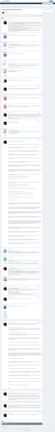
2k (5, 66)
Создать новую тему (39, 15)
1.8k (5, 310)
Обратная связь (26, 430)
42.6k (5, 254)
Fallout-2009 (5, 96)
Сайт (3, 3)
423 (5, 282)
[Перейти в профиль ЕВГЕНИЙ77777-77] (5, 36)
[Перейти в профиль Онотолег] (5, 259)
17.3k (5, 48)
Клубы (13, 3)
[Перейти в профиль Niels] (5, 251)
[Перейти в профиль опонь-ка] (3, 12)
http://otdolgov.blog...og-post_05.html (12, 71)
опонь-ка (6, 12)
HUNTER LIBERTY (5, 42)
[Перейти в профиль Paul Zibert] (5, 307)
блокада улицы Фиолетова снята (15, 122)
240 (5, 92)
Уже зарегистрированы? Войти (44, 1)
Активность (6, 3)
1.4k (5, 58)
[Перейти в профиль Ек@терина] (5, 279)
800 (5, 262)
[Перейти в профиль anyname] (5, 106)
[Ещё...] (41, 20)
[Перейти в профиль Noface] (5, 63)
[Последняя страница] (10, 18)
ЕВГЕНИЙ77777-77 (5, 34)
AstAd (5, 78)
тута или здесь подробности (34, 414)
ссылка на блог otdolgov (16, 288)
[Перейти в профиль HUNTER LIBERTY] (5, 45)
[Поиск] (52, 3)
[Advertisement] (48, 18)
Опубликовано (11, 20)
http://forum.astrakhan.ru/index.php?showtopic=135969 (18, 23)
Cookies (29, 430)
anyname (5, 104)
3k (5, 84)
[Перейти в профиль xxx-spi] (5, 406)
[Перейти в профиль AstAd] (5, 81)
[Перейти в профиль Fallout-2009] (5, 98)
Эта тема (50, 3)
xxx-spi (5, 403)
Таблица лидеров (10, 3)
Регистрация (51, 1)
